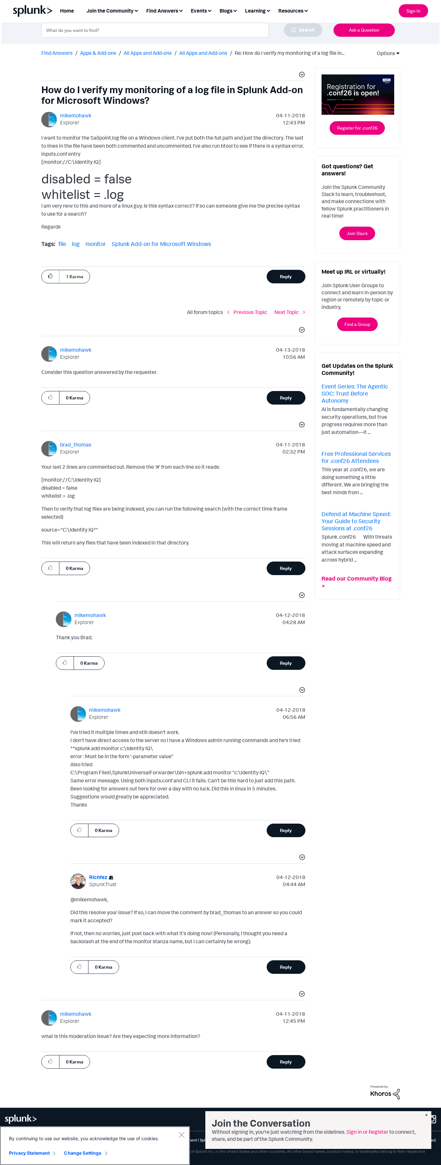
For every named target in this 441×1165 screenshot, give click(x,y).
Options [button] (384, 53)
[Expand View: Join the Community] (136, 10)
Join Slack (357, 233)
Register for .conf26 (357, 128)
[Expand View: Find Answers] (181, 10)
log (76, 243)
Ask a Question (364, 30)
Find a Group (357, 324)
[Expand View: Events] (209, 10)
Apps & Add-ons (98, 53)
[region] (95, 1145)
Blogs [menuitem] (226, 10)
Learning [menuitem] (255, 10)
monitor (96, 243)
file (62, 243)
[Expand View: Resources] (306, 10)
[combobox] (181, 30)
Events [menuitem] (199, 10)
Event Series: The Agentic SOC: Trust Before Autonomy (355, 393)
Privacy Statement (29, 1153)
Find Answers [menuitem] (162, 10)
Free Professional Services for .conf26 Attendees (356, 457)
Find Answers (57, 53)
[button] (301, 75)
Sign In (413, 11)
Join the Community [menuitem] (110, 10)
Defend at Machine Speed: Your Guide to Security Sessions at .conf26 (356, 520)
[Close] (181, 1134)
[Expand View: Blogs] (235, 10)
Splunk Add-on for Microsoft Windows (161, 243)
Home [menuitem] (67, 10)
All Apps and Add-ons (148, 53)
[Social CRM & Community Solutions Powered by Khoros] (385, 1092)
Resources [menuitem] (290, 10)
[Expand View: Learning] (268, 10)
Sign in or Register (367, 1132)
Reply (286, 276)
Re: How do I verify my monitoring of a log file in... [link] (289, 53)
